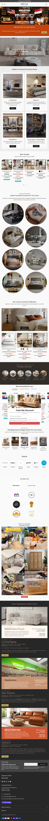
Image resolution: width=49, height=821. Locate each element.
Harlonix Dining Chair (40, 173)
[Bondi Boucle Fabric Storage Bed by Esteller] (40, 340)
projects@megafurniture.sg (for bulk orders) (14, 798)
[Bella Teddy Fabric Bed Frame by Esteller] (9, 340)
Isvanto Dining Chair (29, 171)
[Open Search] (4, 4)
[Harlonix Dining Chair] (40, 164)
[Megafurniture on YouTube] (10, 782)
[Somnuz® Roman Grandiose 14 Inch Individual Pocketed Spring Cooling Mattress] (7, 397)
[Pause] (29, 23)
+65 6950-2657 (7, 794)
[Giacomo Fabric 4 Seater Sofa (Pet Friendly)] (24, 340)
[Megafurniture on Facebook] (2, 782)
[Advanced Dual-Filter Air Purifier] (7, 164)
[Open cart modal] (46, 4)
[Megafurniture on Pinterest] (4, 782)
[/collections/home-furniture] (24, 16)
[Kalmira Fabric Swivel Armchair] (18, 164)
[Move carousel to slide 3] (24, 23)
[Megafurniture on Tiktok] (8, 782)
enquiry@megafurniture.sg (10, 796)
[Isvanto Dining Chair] (29, 164)
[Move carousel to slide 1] (20, 23)
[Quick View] (10, 164)
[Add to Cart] (10, 161)
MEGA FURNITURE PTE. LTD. (10, 814)
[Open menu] (2, 4)
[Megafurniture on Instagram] (6, 782)
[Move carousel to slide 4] (26, 23)
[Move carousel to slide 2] (22, 23)
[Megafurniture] (24, 4)
